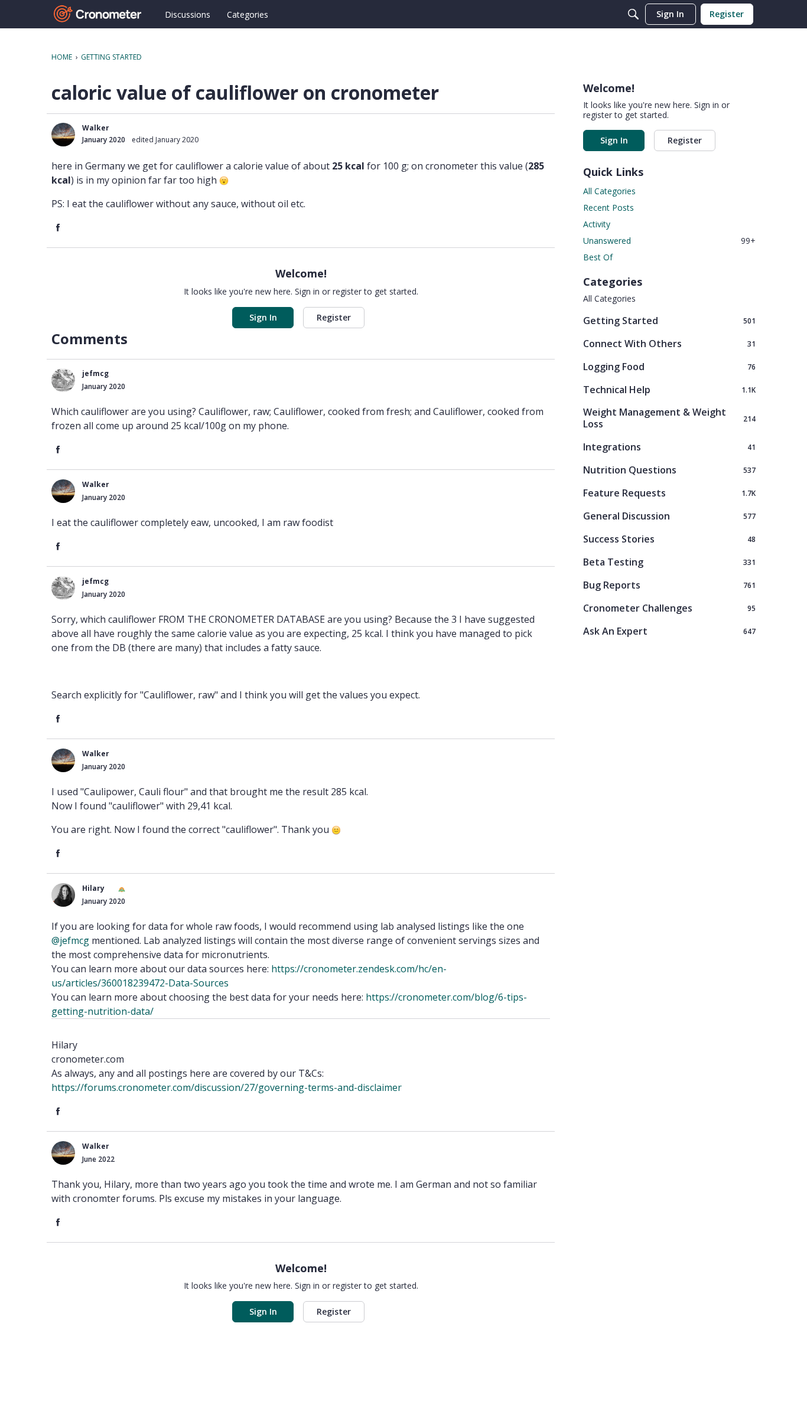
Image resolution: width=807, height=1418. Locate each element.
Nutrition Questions (669, 469)
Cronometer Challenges (669, 608)
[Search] (633, 14)
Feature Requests (669, 492)
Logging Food (669, 366)
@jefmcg (70, 940)
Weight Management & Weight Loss (669, 418)
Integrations (669, 446)
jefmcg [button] (95, 373)
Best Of (598, 257)
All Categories (609, 191)
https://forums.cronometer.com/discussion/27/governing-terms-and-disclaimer (226, 1087)
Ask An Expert (669, 631)
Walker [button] (95, 128)
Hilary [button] (93, 888)
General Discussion (669, 515)
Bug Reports (669, 585)
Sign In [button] (263, 317)
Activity (596, 224)
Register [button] (334, 317)
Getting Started (669, 320)
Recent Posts (608, 207)
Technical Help (669, 389)
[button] (63, 134)
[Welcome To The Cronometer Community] (98, 14)
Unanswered (669, 240)
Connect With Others (669, 343)
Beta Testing (669, 562)
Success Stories (669, 538)
